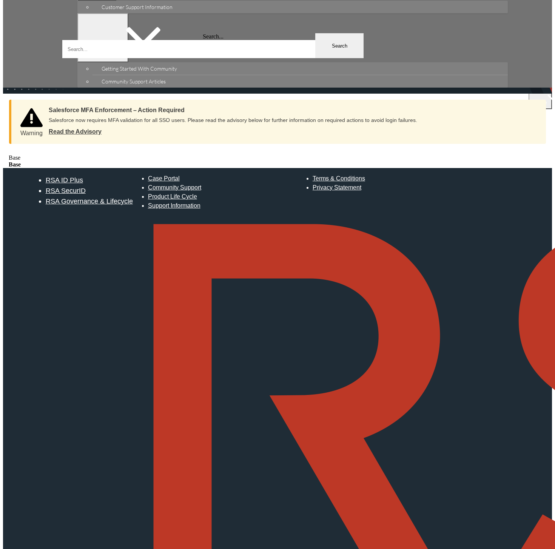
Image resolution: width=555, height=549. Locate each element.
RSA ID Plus (64, 180)
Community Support (174, 187)
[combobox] (213, 49)
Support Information (174, 205)
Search (339, 46)
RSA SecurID (66, 190)
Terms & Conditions (339, 178)
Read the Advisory (75, 131)
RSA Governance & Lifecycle (89, 201)
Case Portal (164, 178)
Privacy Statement (337, 187)
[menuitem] (300, 7)
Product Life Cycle (172, 196)
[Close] (533, 107)
